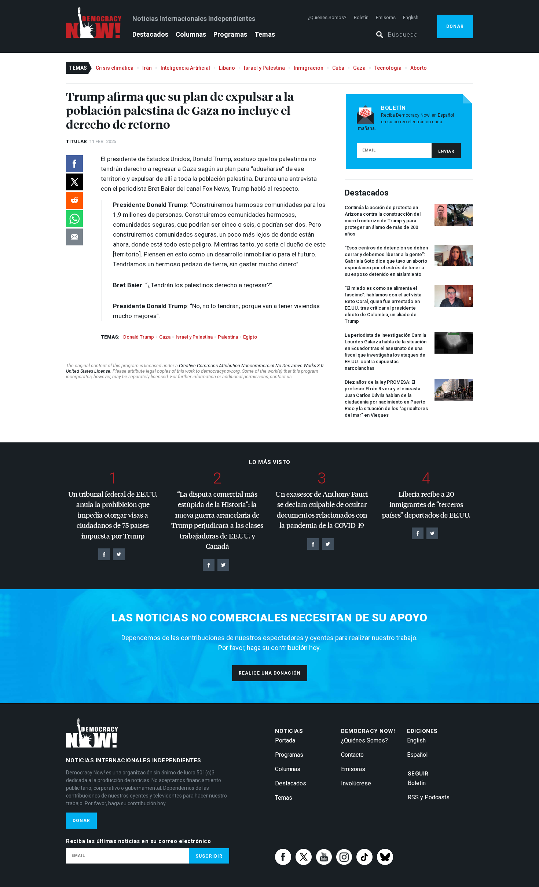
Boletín (361, 17)
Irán (147, 68)
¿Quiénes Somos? (327, 17)
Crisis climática (114, 68)
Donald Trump (138, 337)
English (410, 17)
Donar (455, 26)
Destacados (150, 34)
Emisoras (386, 17)
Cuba (338, 68)
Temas (264, 34)
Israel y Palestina (264, 68)
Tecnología (388, 68)
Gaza (359, 68)
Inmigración (308, 68)
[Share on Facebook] (74, 163)
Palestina (228, 337)
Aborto (418, 68)
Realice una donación (270, 673)
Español (417, 754)
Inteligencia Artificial (185, 68)
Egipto (250, 337)
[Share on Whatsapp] (74, 218)
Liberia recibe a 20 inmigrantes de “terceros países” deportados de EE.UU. (426, 504)
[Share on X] (74, 182)
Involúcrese (356, 783)
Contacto (352, 754)
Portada (285, 740)
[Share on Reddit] (74, 200)
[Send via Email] (74, 237)
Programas (230, 34)
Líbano (227, 68)
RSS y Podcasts (429, 797)
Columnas (191, 34)
